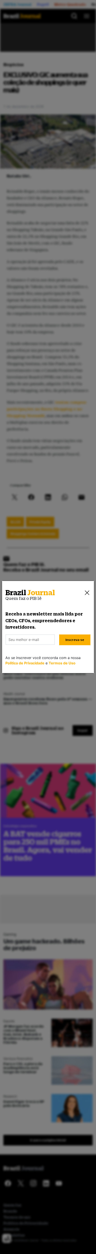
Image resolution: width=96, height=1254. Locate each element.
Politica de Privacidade (24, 663)
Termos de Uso (62, 663)
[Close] (87, 592)
